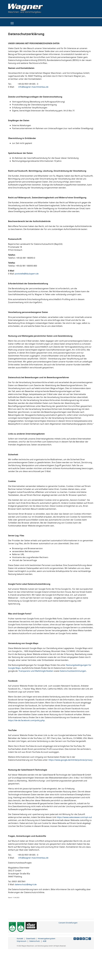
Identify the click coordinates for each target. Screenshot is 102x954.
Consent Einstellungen (68, 923)
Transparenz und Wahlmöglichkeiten (36, 671)
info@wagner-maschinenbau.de (33, 86)
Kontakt (20, 938)
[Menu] (12, 23)
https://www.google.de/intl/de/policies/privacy (70, 760)
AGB (44, 941)
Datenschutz (34, 941)
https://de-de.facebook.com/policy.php (26, 720)
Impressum (21, 941)
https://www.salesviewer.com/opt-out (74, 817)
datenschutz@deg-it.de (26, 884)
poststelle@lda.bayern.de (27, 273)
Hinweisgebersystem (46, 938)
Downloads (30, 938)
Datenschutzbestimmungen (73, 671)
